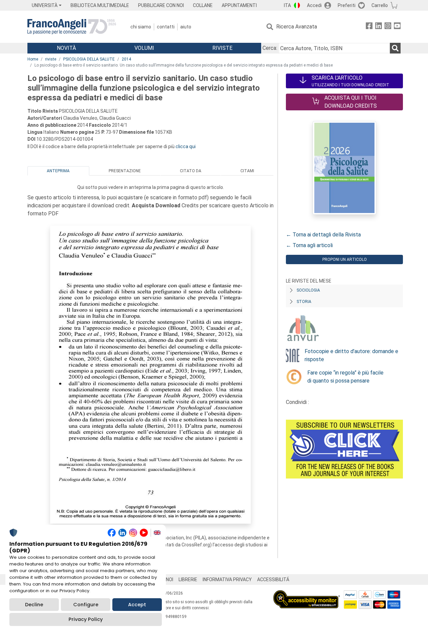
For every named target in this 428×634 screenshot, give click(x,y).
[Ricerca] (395, 48)
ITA (287, 5)
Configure (85, 604)
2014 (126, 59)
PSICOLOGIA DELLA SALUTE (89, 59)
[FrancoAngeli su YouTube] (397, 26)
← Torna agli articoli (309, 245)
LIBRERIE (188, 579)
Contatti (166, 26)
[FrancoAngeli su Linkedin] (378, 26)
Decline (34, 604)
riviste (50, 59)
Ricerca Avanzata (296, 26)
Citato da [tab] (190, 171)
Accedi (314, 5)
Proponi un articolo (344, 259)
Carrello (379, 5)
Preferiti (346, 5)
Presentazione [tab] (125, 171)
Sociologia (308, 290)
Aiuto (185, 26)
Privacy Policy (86, 619)
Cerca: (269, 48)
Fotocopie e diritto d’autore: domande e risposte (351, 355)
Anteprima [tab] (58, 171)
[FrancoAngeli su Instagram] (388, 26)
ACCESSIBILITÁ (273, 579)
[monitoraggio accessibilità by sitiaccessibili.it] (306, 594)
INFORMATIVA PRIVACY (227, 579)
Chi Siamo (140, 26)
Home (32, 59)
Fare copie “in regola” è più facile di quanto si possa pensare (345, 376)
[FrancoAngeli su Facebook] (369, 26)
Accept (137, 604)
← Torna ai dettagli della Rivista (323, 234)
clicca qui (186, 146)
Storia (304, 301)
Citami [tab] (247, 171)
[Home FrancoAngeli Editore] (71, 27)
